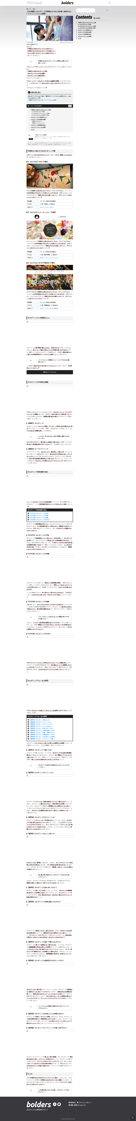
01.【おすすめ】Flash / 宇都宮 (38, 111)
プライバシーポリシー (85, 1102)
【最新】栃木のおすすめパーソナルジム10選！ (42, 100)
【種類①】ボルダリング (37, 121)
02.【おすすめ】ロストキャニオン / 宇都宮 (41, 113)
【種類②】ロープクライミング (38, 122)
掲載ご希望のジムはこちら (78, 1105)
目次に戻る (133, 1118)
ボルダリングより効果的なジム (39, 117)
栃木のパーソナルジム (49, 372)
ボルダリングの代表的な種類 (38, 119)
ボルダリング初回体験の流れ (38, 125)
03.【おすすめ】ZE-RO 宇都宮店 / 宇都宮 (40, 115)
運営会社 (73, 1102)
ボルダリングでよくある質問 (38, 127)
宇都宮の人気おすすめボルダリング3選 (41, 109)
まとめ (33, 129)
